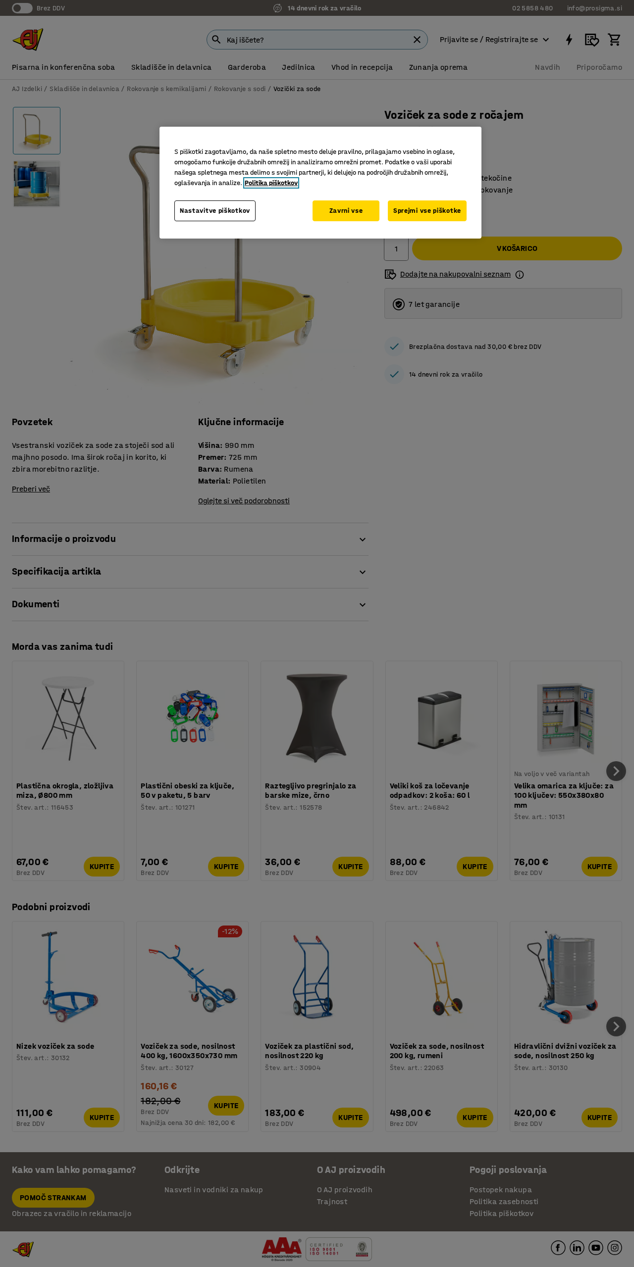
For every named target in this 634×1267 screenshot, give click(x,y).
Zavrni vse (346, 210)
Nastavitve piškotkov (215, 210)
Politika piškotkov (271, 183)
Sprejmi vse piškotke (427, 210)
